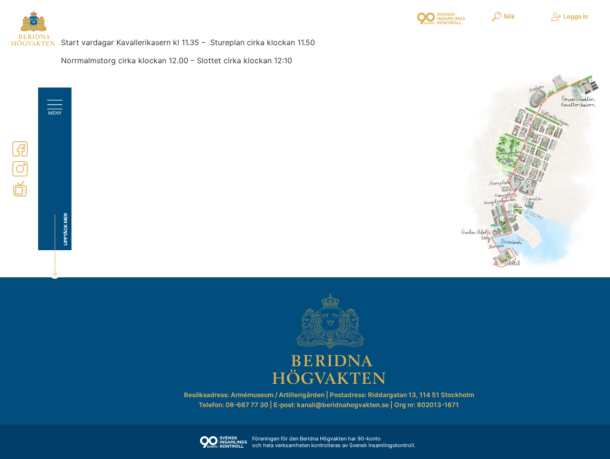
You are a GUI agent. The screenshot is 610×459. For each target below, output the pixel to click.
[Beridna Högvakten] (33, 44)
